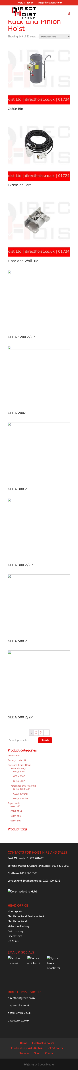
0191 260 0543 (29, 873)
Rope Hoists (14, 803)
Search (45, 740)
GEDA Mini (16, 816)
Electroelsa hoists (43, 1043)
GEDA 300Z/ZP (20, 794)
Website (29, 1064)
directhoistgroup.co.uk (21, 998)
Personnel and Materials (23, 786)
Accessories (14, 755)
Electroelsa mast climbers (27, 1048)
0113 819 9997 (60, 865)
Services (24, 1053)
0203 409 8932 (51, 880)
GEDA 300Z (19, 776)
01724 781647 (35, 858)
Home (23, 1043)
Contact (50, 1053)
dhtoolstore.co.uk (18, 1020)
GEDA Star (16, 820)
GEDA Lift (15, 806)
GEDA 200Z (19, 771)
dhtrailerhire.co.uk (19, 1013)
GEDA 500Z (19, 781)
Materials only (18, 768)
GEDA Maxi (16, 811)
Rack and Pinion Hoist (19, 765)
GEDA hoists (55, 1048)
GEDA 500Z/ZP (20, 798)
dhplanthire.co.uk (18, 1005)
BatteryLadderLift (17, 760)
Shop (37, 1053)
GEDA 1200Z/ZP (21, 789)
